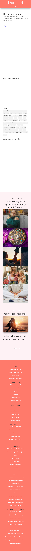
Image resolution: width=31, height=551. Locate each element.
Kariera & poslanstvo (15, 509)
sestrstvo (24, 127)
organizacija (10, 122)
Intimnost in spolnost (15, 369)
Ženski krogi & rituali (15, 505)
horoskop (11, 115)
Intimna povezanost (15, 385)
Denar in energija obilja (16, 511)
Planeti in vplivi (15, 461)
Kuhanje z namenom (15, 426)
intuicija (20, 115)
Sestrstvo (20, 247)
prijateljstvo (12, 127)
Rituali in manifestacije (15, 285)
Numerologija (15, 458)
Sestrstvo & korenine (15, 477)
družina (12, 113)
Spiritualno (15, 467)
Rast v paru (15, 394)
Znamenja (15, 474)
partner (5, 125)
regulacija (18, 127)
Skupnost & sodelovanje (15, 496)
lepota (15, 118)
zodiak (26, 132)
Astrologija (5, 229)
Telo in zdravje (15, 417)
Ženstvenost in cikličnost (15, 378)
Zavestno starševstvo (15, 543)
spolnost (9, 129)
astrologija (6, 110)
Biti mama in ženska (15, 530)
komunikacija (6, 118)
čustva (5, 134)
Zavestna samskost (16, 400)
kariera (24, 115)
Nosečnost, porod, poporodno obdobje (15, 537)
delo (4, 113)
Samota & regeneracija (15, 489)
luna (24, 118)
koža (12, 118)
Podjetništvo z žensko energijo (15, 515)
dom (8, 113)
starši (20, 129)
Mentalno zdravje (7, 210)
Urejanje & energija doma (15, 439)
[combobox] (15, 26)
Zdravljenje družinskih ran (15, 499)
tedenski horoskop (7, 132)
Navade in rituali (15, 414)
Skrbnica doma (15, 433)
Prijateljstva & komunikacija (15, 486)
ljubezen (20, 118)
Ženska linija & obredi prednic (15, 502)
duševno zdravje (18, 113)
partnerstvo (19, 125)
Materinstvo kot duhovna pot (15, 533)
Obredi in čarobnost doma (15, 430)
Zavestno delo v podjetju (15, 524)
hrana (16, 115)
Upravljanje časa (15, 436)
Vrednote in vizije (15, 420)
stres (24, 129)
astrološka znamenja (14, 110)
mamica (9, 120)
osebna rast (17, 122)
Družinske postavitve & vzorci (10, 247)
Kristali (15, 455)
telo (13, 132)
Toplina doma (15, 424)
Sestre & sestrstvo (15, 493)
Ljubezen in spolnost (15, 388)
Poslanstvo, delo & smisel (15, 518)
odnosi (5, 122)
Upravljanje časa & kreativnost (15, 521)
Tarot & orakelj (15, 471)
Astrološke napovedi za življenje (15, 452)
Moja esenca (15, 210)
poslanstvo (6, 127)
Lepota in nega (15, 375)
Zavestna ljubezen (15, 397)
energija (25, 113)
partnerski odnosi (12, 125)
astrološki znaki (23, 110)
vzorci (17, 132)
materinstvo (15, 120)
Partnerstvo (15, 382)
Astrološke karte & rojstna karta (17, 229)
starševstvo (15, 129)
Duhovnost (15, 408)
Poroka (15, 391)
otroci (22, 122)
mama (5, 120)
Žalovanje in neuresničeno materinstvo (15, 540)
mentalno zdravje (23, 120)
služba (5, 129)
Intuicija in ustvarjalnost (15, 372)
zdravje (21, 132)
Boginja (15, 366)
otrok (26, 122)
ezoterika (6, 115)
